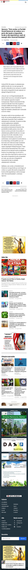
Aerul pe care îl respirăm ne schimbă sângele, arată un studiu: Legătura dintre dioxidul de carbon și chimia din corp (17, 305)
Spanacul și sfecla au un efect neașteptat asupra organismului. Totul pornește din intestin (17, 315)
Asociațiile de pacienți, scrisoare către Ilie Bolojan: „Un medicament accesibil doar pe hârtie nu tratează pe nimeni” (17, 295)
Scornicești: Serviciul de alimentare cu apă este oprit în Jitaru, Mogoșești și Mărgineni (20, 369)
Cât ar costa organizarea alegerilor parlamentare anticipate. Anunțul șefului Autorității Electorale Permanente (21, 391)
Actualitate (3, 27)
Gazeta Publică (12, 309)
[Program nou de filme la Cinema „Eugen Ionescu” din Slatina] (14, 267)
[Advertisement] (14, 15)
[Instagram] (15, 523)
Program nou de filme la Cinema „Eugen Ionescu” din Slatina (13, 280)
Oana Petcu (11, 298)
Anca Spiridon (8, 277)
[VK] (18, 43)
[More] (21, 43)
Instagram (19, 522)
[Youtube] (15, 527)
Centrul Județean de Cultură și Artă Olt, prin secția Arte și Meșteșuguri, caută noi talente (7, 370)
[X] (11, 43)
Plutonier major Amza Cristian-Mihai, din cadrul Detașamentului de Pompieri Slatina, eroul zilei (7, 391)
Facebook (19, 520)
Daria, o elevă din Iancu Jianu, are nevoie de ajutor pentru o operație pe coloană (7, 191)
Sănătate (11, 301)
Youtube (19, 526)
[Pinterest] (14, 43)
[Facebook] (7, 43)
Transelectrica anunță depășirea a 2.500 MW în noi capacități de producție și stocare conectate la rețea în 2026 (17, 325)
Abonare (23, 538)
